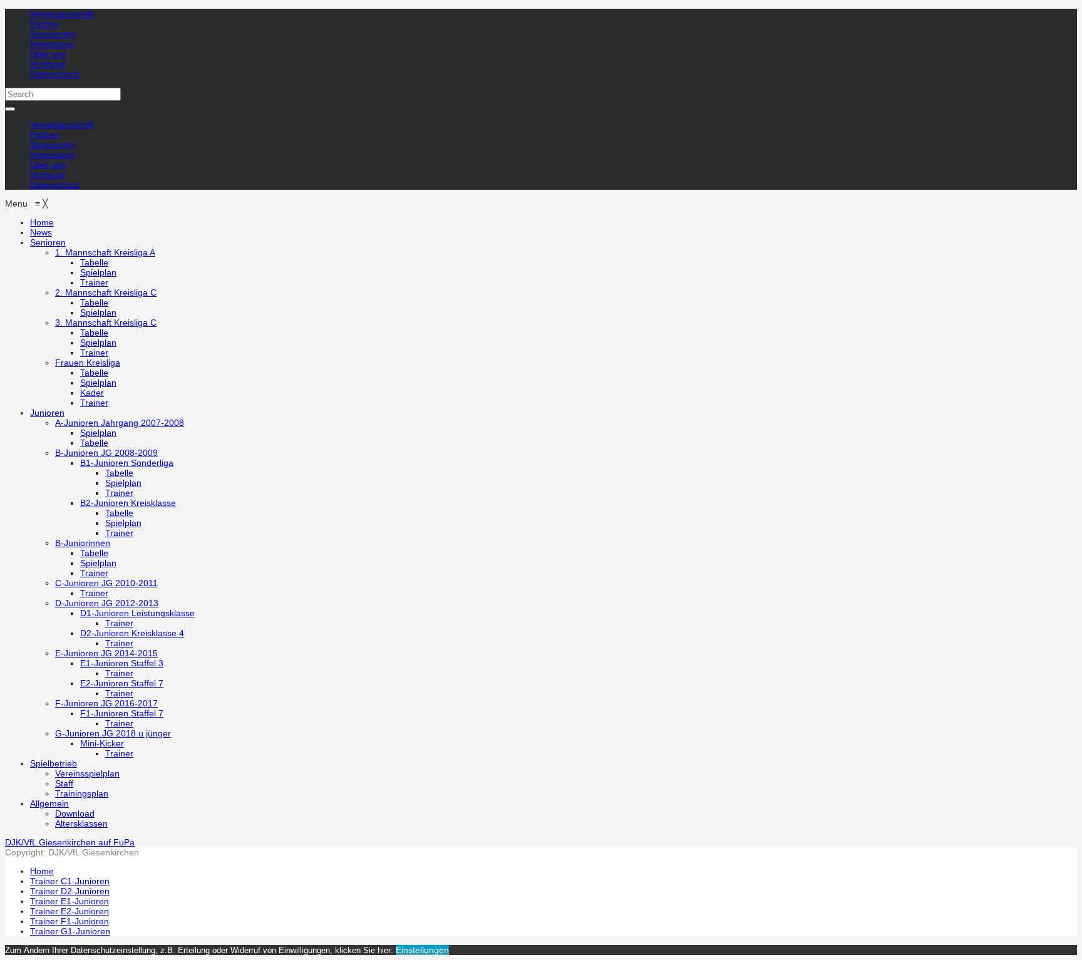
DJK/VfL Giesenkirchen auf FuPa (70, 842)
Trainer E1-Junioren (69, 901)
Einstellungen (422, 950)
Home (42, 871)
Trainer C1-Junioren (70, 881)
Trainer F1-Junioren (69, 921)
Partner (44, 24)
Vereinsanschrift (61, 14)
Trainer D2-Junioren (70, 891)
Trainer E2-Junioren (69, 911)
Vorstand (47, 64)
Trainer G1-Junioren (70, 931)
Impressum (52, 44)
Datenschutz (55, 74)
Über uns (48, 54)
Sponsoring (52, 34)
